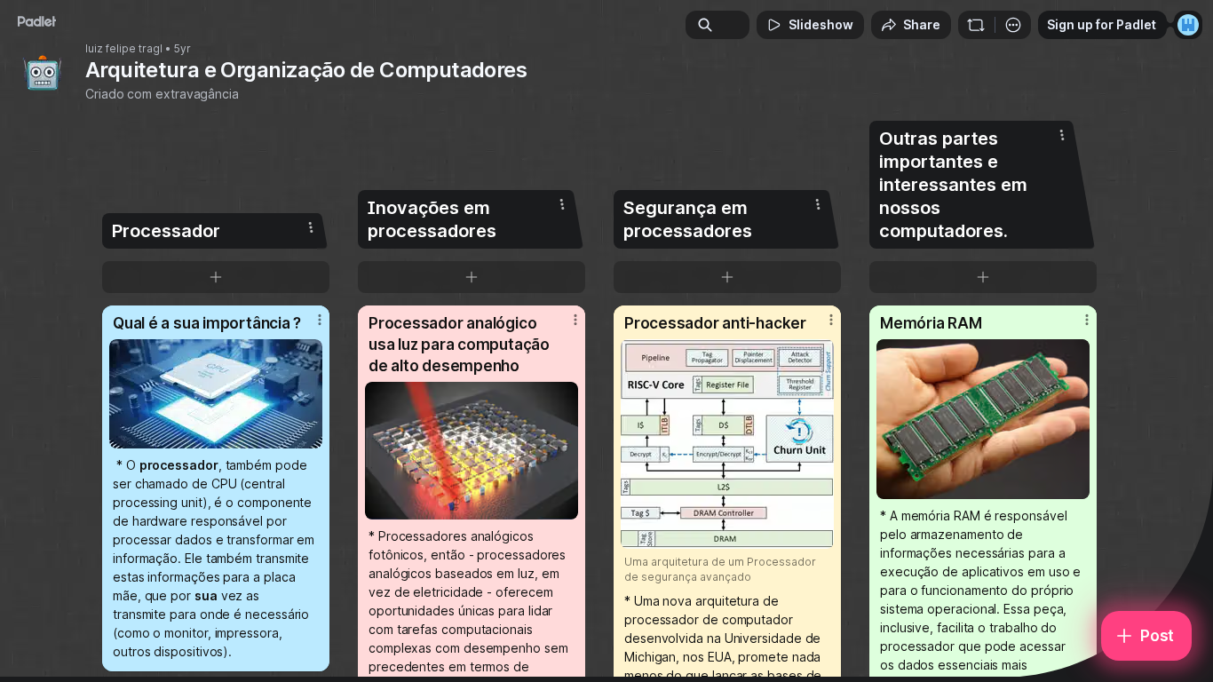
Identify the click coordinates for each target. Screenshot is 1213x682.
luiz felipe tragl (124, 49)
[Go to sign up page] (1188, 25)
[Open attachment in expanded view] (215, 393)
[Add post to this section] (215, 277)
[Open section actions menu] (310, 227)
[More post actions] (319, 319)
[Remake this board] (976, 25)
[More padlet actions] (1013, 25)
